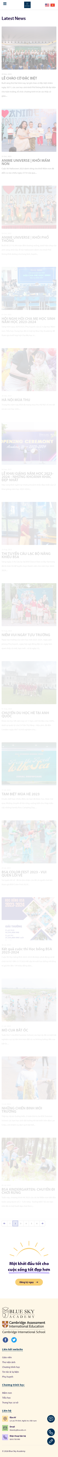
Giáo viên (7, 1357)
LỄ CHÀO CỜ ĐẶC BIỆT (19, 78)
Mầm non (7, 1392)
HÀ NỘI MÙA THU (16, 399)
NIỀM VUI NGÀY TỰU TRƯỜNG (26, 634)
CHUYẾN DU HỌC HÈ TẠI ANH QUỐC (25, 714)
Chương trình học (11, 1367)
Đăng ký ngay (27, 1282)
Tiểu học (6, 1397)
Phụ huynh (7, 1376)
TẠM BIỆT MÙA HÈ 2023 (21, 794)
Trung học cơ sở (10, 1402)
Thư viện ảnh (8, 1362)
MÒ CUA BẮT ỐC (15, 1030)
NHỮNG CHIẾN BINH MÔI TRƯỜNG (22, 1109)
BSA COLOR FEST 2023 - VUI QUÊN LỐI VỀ (24, 873)
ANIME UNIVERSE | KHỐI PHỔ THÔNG (25, 239)
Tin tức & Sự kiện (10, 1371)
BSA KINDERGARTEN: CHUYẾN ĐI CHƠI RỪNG (28, 1191)
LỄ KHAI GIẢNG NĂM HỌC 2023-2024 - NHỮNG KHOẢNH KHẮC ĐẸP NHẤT (27, 476)
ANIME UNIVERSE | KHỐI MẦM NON (26, 162)
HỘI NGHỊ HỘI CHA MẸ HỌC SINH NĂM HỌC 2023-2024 (28, 320)
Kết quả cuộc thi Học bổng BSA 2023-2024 (27, 950)
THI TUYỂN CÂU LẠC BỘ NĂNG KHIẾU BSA (26, 555)
